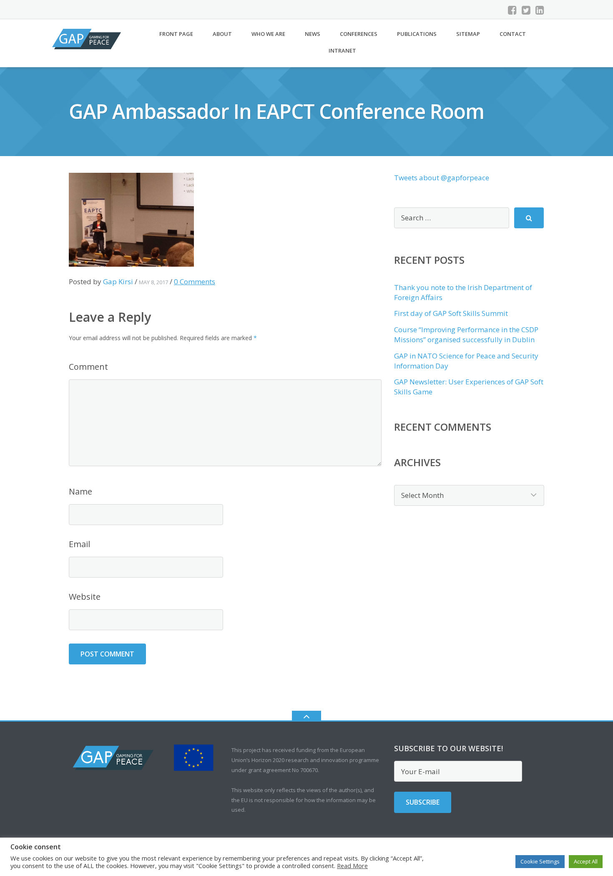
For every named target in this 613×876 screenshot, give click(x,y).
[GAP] (88, 38)
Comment (88, 366)
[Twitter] (526, 10)
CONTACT (513, 34)
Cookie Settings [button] (540, 861)
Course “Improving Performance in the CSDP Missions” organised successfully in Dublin (466, 334)
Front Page (176, 34)
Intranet (342, 50)
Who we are (268, 34)
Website (84, 596)
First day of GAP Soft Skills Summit (451, 313)
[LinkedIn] (539, 10)
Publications (417, 34)
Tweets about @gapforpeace (441, 177)
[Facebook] (512, 10)
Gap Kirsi (118, 281)
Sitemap (468, 34)
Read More (352, 865)
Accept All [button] (586, 861)
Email (79, 544)
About (222, 34)
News (312, 34)
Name (80, 491)
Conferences (358, 34)
